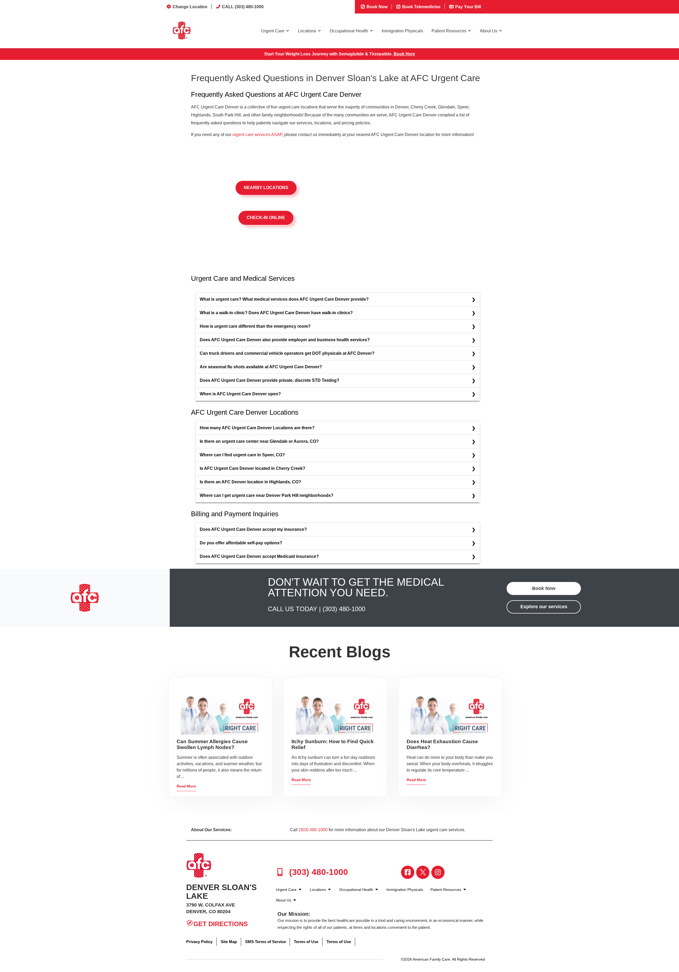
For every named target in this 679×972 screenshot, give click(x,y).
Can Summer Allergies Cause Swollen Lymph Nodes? (212, 744)
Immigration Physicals (402, 31)
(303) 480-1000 (344, 608)
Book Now (376, 7)
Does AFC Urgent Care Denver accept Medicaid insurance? (259, 556)
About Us (488, 31)
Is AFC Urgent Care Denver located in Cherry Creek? (252, 468)
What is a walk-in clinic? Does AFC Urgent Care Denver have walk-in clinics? (276, 312)
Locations (307, 31)
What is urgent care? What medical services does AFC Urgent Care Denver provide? (284, 299)
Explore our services (543, 606)
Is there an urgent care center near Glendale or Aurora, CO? (259, 441)
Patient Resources (449, 31)
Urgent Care (272, 31)
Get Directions (220, 923)
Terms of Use (306, 941)
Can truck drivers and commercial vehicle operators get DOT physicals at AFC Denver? (287, 353)
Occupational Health (349, 31)
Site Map (229, 941)
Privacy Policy (199, 941)
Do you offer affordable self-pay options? (241, 543)
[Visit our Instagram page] (438, 872)
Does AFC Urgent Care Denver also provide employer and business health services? (285, 340)
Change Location (190, 7)
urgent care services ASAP (257, 134)
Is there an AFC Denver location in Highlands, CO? (250, 482)
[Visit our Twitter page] (422, 872)
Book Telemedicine (421, 7)
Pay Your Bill (467, 7)
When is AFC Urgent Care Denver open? (240, 394)
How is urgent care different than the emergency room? (255, 326)
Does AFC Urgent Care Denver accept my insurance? (253, 529)
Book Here (404, 54)
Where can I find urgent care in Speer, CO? (242, 455)
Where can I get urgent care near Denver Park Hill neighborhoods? (266, 495)
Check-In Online (266, 217)
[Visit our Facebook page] (407, 872)
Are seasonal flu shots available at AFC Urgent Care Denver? (261, 367)
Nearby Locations (266, 187)
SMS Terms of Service (265, 941)
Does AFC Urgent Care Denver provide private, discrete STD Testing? (269, 380)
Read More (186, 786)
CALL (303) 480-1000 (243, 7)
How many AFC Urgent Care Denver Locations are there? (257, 428)
